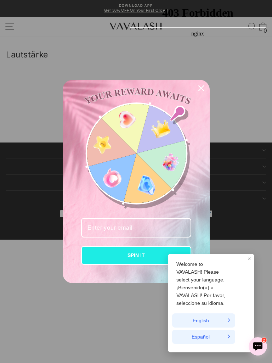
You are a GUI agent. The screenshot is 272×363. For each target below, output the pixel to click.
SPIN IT (136, 255)
